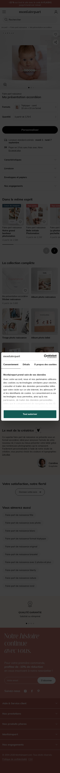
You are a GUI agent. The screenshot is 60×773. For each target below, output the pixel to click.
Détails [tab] (26, 364)
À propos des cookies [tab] (45, 364)
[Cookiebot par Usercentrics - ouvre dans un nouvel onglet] (44, 356)
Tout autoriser (30, 414)
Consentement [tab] (10, 364)
